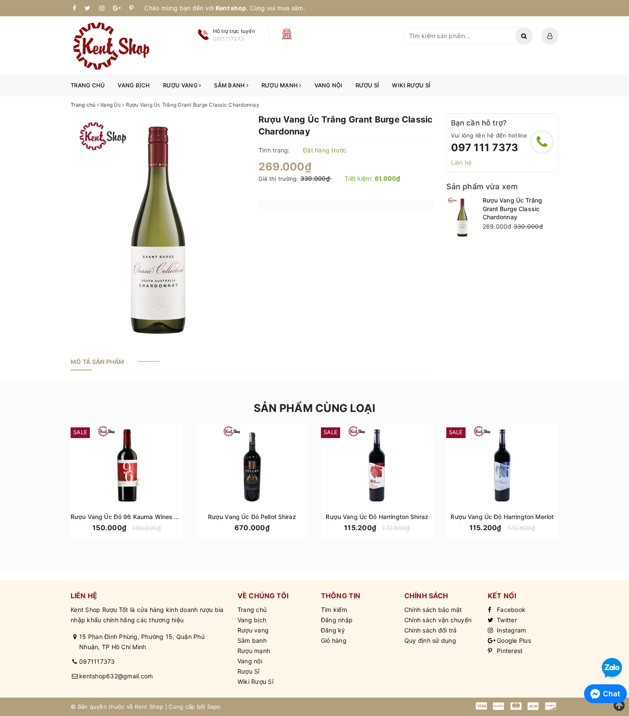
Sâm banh (230, 85)
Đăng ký (333, 630)
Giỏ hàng (334, 640)
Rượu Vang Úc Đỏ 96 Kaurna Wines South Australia (144, 516)
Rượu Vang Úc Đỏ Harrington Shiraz (377, 516)
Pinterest (509, 650)
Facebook (510, 609)
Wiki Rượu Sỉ (411, 85)
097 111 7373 (485, 147)
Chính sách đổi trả (430, 630)
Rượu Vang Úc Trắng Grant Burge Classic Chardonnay (513, 209)
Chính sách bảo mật (433, 609)
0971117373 (97, 661)
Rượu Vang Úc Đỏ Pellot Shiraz (252, 516)
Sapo (214, 706)
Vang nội (328, 85)
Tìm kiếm (334, 609)
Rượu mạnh (280, 85)
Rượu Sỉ (368, 85)
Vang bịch (134, 85)
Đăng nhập (337, 620)
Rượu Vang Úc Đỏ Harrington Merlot (502, 516)
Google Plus (513, 640)
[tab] (98, 361)
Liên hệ (461, 162)
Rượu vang (181, 85)
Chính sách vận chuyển (438, 620)
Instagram (510, 630)
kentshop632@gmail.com (116, 676)
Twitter (506, 620)
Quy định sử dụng (430, 640)
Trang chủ (88, 85)
